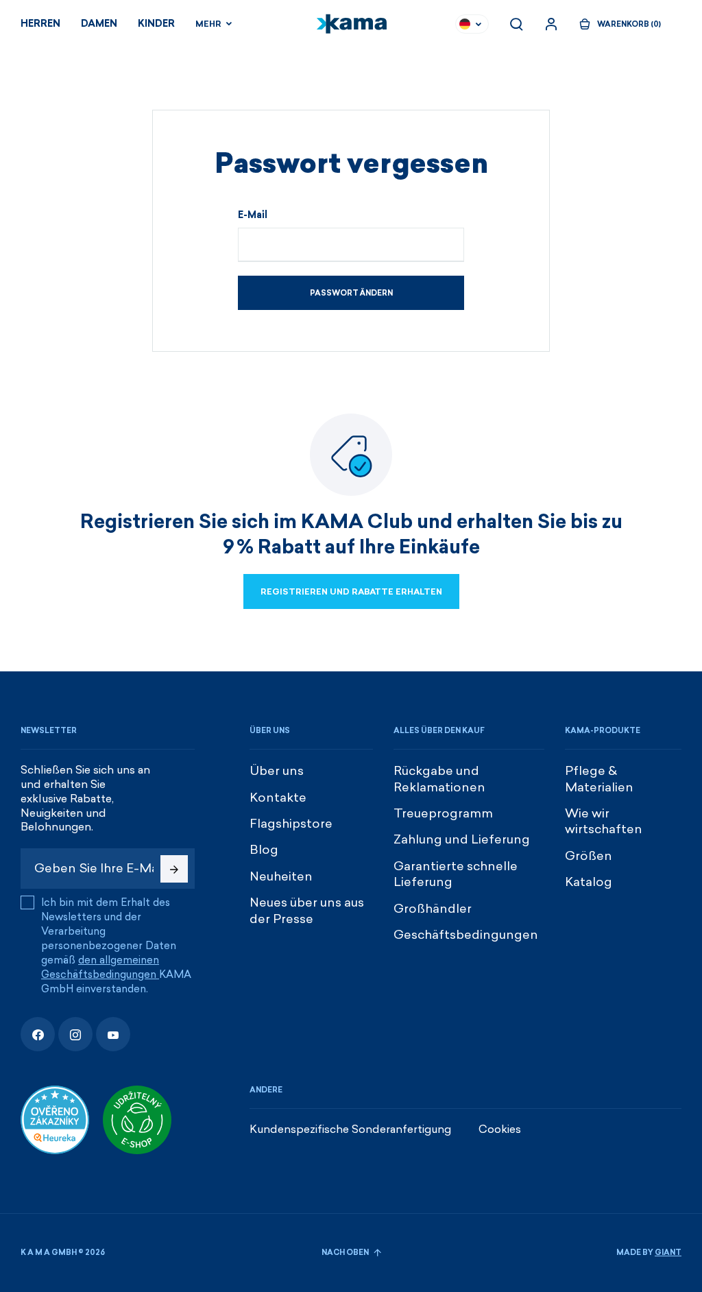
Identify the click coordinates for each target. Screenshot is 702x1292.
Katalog (588, 881)
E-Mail (252, 215)
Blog (264, 849)
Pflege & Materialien (599, 778)
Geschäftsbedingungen (466, 934)
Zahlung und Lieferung (462, 839)
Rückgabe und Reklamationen (439, 778)
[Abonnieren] (174, 869)
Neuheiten (281, 876)
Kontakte (278, 797)
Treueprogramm (443, 813)
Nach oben (346, 1252)
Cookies (500, 1129)
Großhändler (433, 908)
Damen (99, 23)
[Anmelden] (551, 24)
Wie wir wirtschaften (603, 821)
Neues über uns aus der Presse (307, 910)
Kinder (156, 23)
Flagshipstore (291, 823)
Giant (668, 1252)
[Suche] (516, 24)
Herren (40, 23)
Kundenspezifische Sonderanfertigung (350, 1129)
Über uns (277, 770)
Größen (588, 855)
